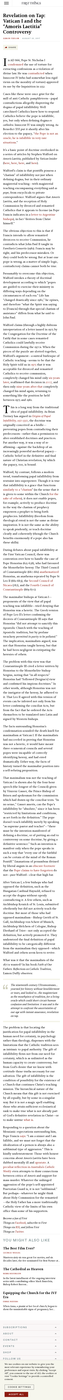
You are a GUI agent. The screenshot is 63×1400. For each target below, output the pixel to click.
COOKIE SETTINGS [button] (19, 1387)
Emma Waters (10, 1301)
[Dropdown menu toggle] (31, 1327)
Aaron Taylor (11, 38)
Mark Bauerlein (12, 1273)
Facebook (20, 1222)
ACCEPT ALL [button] (16, 1394)
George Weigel (12, 1253)
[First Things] (31, 3)
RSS (18, 1227)
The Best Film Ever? (19, 1248)
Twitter (19, 1231)
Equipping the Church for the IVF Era (30, 1295)
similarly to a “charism (17, 489)
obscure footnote (44, 866)
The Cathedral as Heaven (23, 1269)
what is (28, 1120)
